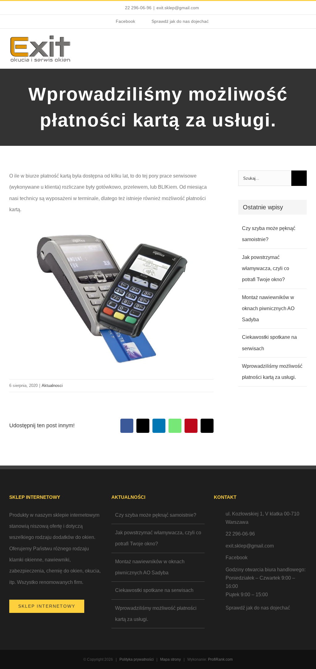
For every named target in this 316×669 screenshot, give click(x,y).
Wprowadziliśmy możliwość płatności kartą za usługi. (156, 613)
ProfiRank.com (220, 659)
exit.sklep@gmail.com (177, 7)
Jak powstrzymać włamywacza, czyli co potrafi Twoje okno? (265, 268)
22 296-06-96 (138, 7)
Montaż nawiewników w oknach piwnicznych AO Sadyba (268, 308)
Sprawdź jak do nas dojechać (258, 607)
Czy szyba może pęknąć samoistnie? (155, 515)
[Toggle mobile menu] (304, 46)
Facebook (236, 557)
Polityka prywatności (136, 659)
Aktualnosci (52, 385)
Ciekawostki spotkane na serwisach (154, 590)
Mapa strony (170, 659)
